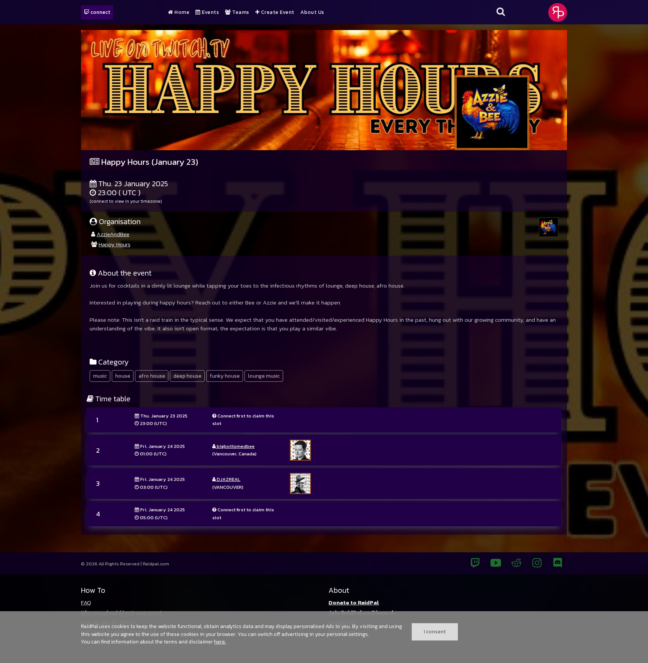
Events (210, 12)
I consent (435, 631)
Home (181, 12)
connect (99, 12)
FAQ (86, 602)
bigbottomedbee (235, 446)
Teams (240, 12)
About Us (312, 12)
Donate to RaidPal (353, 602)
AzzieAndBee (113, 234)
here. (220, 641)
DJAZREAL (228, 479)
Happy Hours (114, 244)
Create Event (277, 12)
